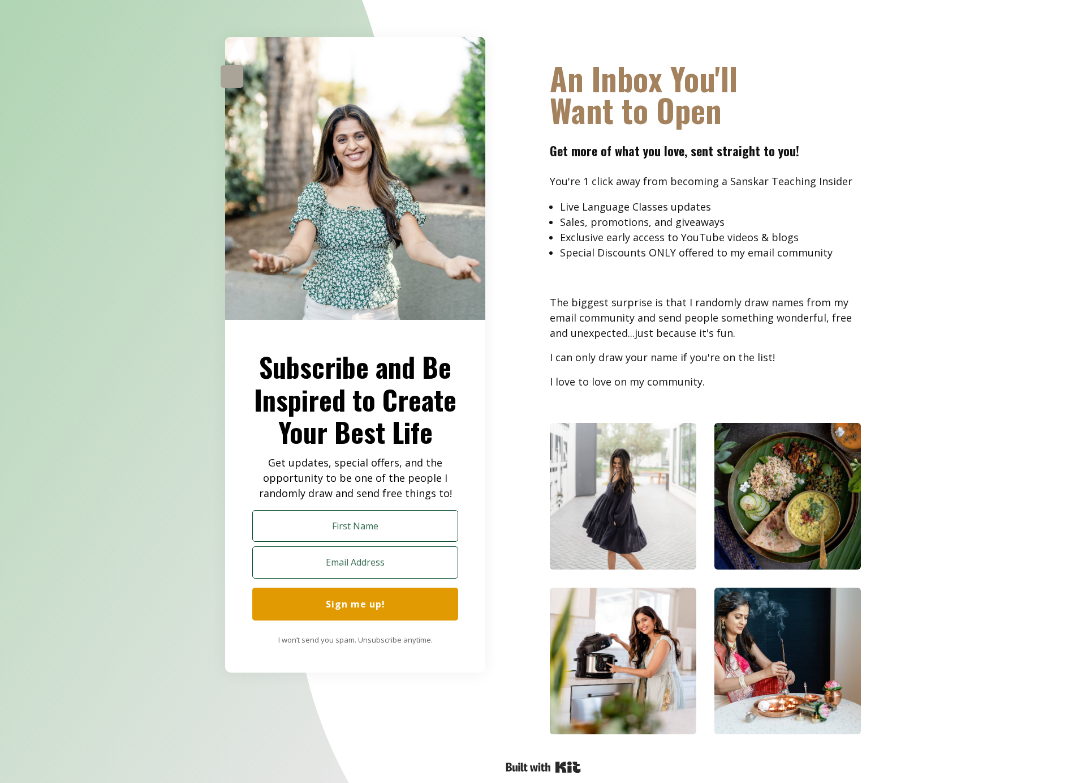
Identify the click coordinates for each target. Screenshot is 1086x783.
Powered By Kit (543, 767)
